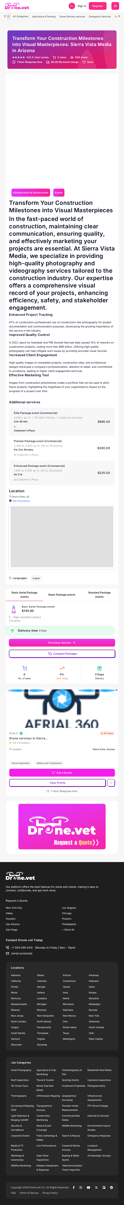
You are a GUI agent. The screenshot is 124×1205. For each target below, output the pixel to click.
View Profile (57, 782)
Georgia (41, 986)
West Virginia (96, 1038)
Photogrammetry (96, 1085)
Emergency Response (99, 1135)
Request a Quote (17, 900)
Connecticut (69, 981)
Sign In (82, 6)
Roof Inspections (20, 1080)
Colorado (41, 981)
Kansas (92, 992)
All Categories (20, 16)
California (16, 981)
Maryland (94, 998)
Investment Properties (73, 1085)
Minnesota (68, 1004)
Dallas (9, 913)
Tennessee (42, 1033)
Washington (69, 1038)
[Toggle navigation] (115, 6)
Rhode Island (70, 1027)
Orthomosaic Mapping (48, 1095)
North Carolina (18, 1021)
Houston (11, 918)
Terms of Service (29, 1192)
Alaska (40, 975)
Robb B (13, 733)
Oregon (15, 1027)
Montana (41, 1010)
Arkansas (94, 975)
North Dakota (44, 1021)
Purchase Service (59, 642)
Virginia (41, 1038)
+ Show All (68, 929)
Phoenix (66, 918)
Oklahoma (94, 1021)
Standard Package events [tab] (99, 594)
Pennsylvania (44, 1027)
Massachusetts (19, 1004)
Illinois (14, 992)
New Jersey (17, 1015)
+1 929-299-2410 (22, 947)
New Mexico (69, 1015)
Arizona (67, 975)
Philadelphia (69, 924)
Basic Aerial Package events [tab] (24, 594)
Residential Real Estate (99, 1070)
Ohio (65, 1021)
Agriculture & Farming (44, 16)
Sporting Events (70, 1080)
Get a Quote (64, 772)
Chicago (67, 913)
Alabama (15, 975)
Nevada (93, 1010)
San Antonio (13, 924)
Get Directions (21, 500)
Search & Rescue (71, 1135)
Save (90, 62)
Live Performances (46, 1145)
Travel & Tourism (45, 1080)
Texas (66, 1033)
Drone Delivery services (72, 16)
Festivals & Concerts (98, 1115)
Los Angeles (69, 907)
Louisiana (42, 998)
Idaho (92, 986)
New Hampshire (45, 1015)
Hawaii (66, 986)
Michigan (42, 1004)
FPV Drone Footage (98, 1105)
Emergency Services (100, 16)
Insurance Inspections (99, 1080)
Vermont (15, 1038)
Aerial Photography (21, 1070)
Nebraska (68, 1010)
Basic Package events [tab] (61, 594)
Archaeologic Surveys (99, 1155)
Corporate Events (20, 1135)
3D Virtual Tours (19, 1085)
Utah (91, 1033)
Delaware (94, 981)
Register (97, 6)
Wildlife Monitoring (72, 1125)
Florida (14, 986)
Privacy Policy (50, 1192)
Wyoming (42, 1044)
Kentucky (16, 998)
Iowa (65, 992)
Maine (66, 998)
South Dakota (18, 1033)
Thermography (19, 1095)
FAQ (13, 1192)
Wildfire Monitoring (21, 1165)
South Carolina (96, 1027)
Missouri (15, 1010)
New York (94, 1015)
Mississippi (94, 1004)
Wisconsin (16, 1044)
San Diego (12, 929)
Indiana (41, 992)
